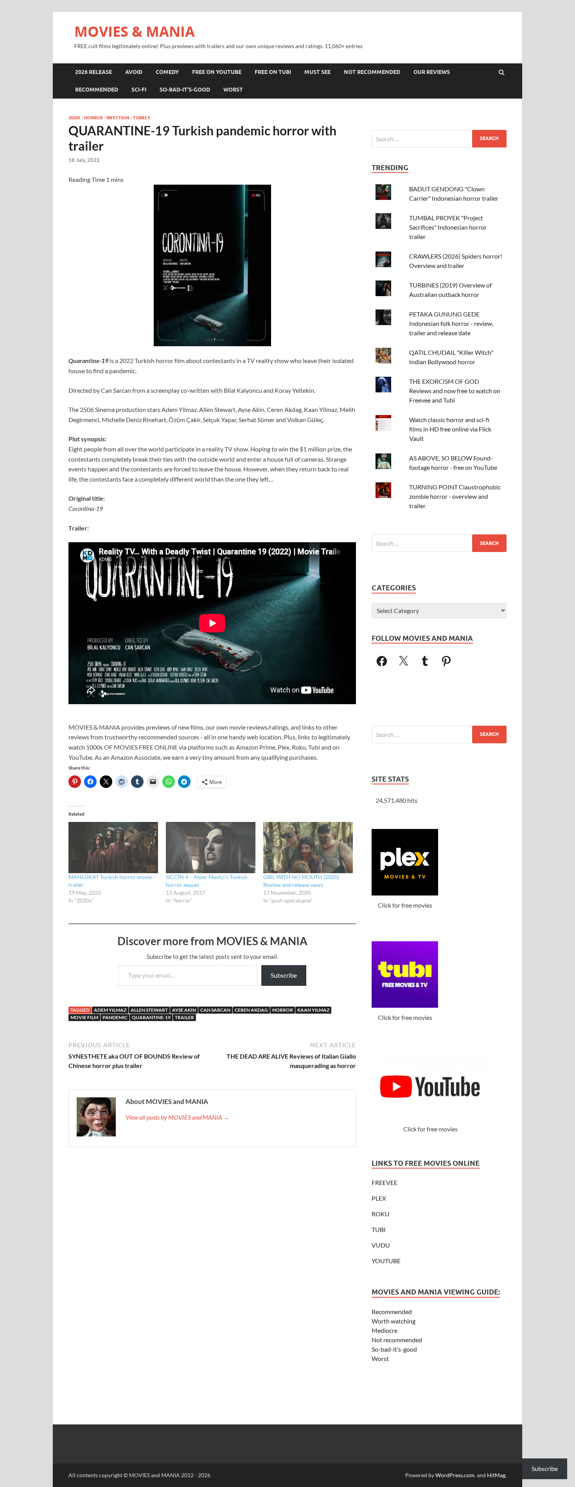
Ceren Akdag (251, 1010)
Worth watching (393, 1321)
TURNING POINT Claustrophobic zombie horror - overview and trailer (455, 496)
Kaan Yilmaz (313, 1010)
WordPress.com (454, 1475)
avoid (133, 72)
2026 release (93, 72)
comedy (167, 72)
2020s (74, 117)
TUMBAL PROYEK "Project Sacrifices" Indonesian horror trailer (448, 227)
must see (317, 72)
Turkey (141, 117)
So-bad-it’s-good (394, 1349)
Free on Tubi (273, 72)
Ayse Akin (184, 1010)
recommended (96, 89)
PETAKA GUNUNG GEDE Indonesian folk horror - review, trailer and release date (451, 323)
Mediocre (384, 1330)
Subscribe (284, 975)
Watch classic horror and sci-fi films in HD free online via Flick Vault (450, 429)
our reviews (431, 72)
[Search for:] (439, 138)
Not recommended (397, 1339)
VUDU (381, 1245)
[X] (403, 661)
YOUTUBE (386, 1260)
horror (93, 117)
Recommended (392, 1311)
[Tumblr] (425, 661)
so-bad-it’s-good (185, 89)
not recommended (372, 72)
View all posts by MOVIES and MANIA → (178, 1117)
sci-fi (138, 89)
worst (233, 89)
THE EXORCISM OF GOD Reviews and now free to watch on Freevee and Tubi (454, 391)
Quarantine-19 (151, 1017)
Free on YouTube (216, 72)
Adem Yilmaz (110, 1010)
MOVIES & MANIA (134, 31)
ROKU (381, 1213)
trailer (184, 1017)
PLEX (379, 1198)
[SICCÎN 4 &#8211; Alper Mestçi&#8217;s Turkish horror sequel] (210, 847)
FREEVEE (384, 1182)
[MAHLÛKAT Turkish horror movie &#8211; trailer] (113, 847)
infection (117, 117)
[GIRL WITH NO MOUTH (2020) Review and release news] (308, 847)
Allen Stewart (149, 1010)
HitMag (496, 1475)
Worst (380, 1358)
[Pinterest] (446, 661)
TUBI (379, 1229)
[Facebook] (382, 661)
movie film (84, 1017)
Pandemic (115, 1017)
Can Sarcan (215, 1010)
